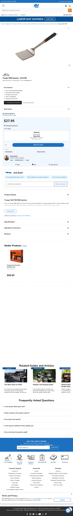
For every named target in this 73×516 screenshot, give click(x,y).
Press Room (36, 482)
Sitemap (26, 510)
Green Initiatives (15, 478)
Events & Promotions (15, 476)
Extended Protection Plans (58, 480)
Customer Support (15, 468)
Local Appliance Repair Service (14, 489)
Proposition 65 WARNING (23, 216)
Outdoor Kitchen (17, 24)
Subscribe (54, 447)
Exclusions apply (48, 445)
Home (2, 24)
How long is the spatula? (59, 177)
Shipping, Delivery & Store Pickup (58, 473)
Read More (10, 211)
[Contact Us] (6, 160)
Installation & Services (58, 478)
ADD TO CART (38, 145)
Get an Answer (61, 184)
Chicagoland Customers (15, 473)
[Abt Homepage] (37, 6)
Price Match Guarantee (58, 476)
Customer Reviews (36, 480)
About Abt (36, 468)
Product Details (41, 151)
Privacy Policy (19, 510)
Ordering (58, 468)
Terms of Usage (32, 498)
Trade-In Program (15, 480)
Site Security (33, 510)
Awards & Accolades (36, 473)
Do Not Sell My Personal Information (56, 510)
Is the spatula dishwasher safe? (15, 177)
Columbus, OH (37, 139)
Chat (11, 160)
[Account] (66, 6)
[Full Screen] (69, 65)
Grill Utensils (53, 24)
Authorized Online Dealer (36, 476)
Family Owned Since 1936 (8, 1)
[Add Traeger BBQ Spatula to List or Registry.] (68, 28)
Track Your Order (58, 485)
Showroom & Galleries (36, 485)
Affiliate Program (15, 487)
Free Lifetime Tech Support (65, 1)
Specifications (8, 151)
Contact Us (15, 471)
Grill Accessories (44, 24)
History (36, 471)
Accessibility (15, 485)
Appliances (9, 24)
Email (27, 160)
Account (58, 471)
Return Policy (58, 482)
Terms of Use (10, 510)
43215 (9, 128)
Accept (62, 500)
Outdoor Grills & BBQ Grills (30, 24)
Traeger (14, 115)
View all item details (28, 102)
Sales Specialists (36, 478)
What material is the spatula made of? (38, 177)
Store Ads (15, 482)
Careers (36, 487)
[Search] (70, 10)
